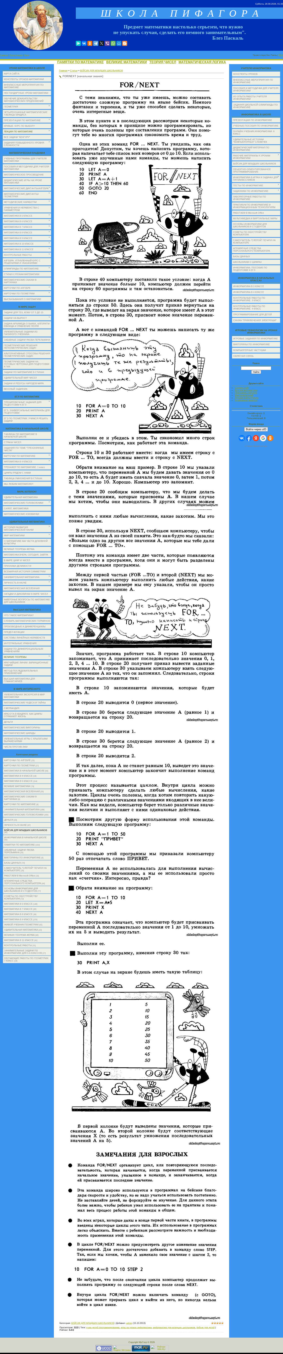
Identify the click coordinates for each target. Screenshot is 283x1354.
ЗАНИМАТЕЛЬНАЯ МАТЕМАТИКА (22, 809)
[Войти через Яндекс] (256, 438)
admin (129, 1323)
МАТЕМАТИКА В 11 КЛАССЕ (19, 940)
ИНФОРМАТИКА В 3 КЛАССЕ (248, 286)
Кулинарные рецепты (246, 400)
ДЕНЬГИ (8, 820)
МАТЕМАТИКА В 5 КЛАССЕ (18, 781)
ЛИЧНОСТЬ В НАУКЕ (15, 825)
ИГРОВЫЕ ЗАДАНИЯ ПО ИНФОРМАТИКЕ (255, 338)
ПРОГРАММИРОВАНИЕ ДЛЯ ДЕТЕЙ (252, 314)
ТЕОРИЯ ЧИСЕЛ (162, 62)
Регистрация (16, 55)
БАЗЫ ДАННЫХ (12, 863)
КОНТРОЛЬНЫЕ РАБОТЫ (18, 945)
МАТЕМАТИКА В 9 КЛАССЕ (18, 919)
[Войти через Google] (263, 438)
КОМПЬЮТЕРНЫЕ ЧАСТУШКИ (249, 350)
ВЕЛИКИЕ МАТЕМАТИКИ (126, 62)
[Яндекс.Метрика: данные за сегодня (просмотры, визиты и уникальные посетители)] (122, 1348)
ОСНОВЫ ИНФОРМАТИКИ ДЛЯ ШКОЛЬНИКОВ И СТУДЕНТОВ (21, 889)
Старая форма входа (256, 446)
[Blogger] (124, 43)
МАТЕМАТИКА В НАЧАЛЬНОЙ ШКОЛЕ (24, 770)
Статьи (73, 70)
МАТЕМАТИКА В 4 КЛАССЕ (18, 776)
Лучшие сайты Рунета (246, 397)
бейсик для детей (205, 1327)
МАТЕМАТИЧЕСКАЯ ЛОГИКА (202, 62)
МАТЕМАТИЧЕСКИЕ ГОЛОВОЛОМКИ (24, 814)
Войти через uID (256, 429)
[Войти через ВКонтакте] (242, 438)
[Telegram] (95, 43)
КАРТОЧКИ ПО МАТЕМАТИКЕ (20, 804)
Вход (26, 55)
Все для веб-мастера (246, 390)
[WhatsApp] (113, 43)
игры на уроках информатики (136, 1327)
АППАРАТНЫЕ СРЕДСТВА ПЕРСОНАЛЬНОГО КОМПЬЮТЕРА (22, 882)
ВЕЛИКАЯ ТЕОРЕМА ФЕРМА (19, 935)
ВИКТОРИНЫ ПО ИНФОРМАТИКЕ (22, 857)
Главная (4, 55)
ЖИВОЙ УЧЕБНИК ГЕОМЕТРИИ (21, 924)
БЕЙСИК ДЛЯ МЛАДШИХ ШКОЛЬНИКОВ (25, 830)
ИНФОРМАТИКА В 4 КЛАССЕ (248, 292)
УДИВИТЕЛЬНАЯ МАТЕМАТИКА (21, 930)
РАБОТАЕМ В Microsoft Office (19, 875)
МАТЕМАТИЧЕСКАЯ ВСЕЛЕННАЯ (22, 791)
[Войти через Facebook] (249, 438)
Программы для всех (246, 392)
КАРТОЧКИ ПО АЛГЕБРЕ (17, 760)
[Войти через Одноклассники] (270, 438)
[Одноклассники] (89, 43)
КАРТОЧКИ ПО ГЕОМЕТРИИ (19, 765)
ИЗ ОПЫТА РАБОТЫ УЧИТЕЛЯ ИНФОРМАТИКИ (250, 97)
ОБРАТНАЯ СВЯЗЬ (243, 356)
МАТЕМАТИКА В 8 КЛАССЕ (18, 914)
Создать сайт (242, 387)
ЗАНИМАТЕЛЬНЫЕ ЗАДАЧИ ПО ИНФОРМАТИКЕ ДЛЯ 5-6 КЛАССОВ (23, 951)
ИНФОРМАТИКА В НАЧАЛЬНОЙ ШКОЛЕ (25, 837)
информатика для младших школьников (174, 1327)
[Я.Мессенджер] (78, 43)
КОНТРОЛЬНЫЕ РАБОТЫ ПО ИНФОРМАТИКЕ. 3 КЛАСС (249, 299)
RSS (281, 55)
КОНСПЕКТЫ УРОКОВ (245, 74)
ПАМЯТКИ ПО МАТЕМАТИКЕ (80, 62)
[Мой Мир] (118, 43)
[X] (101, 43)
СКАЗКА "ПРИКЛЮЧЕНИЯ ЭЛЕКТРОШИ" (255, 320)
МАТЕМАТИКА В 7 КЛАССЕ (18, 909)
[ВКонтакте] (84, 43)
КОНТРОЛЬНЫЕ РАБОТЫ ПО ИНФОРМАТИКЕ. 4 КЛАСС (249, 307)
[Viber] (107, 43)
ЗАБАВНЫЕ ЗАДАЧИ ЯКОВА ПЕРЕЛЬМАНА (19, 851)
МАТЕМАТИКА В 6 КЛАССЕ (18, 904)
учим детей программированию (103, 1327)
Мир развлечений (244, 395)
